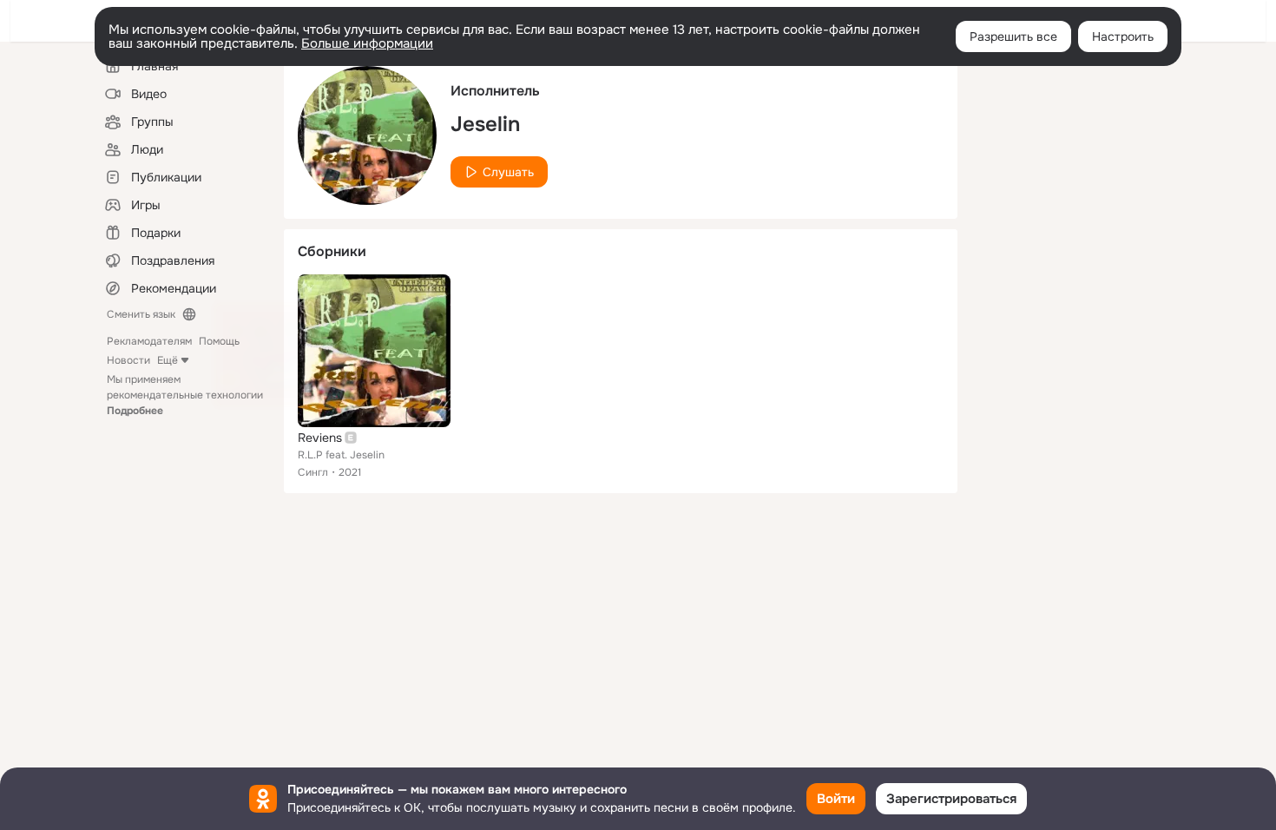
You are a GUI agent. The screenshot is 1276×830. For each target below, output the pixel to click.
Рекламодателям (149, 341)
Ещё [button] (167, 360)
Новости (128, 360)
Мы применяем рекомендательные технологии (185, 395)
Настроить (1123, 36)
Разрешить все (1013, 36)
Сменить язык (141, 314)
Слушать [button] (508, 172)
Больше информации (367, 43)
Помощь (219, 341)
